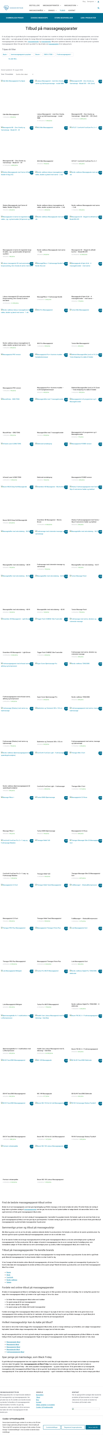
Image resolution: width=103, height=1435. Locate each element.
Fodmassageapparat (64, 54)
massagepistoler (33, 41)
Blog (37, 1400)
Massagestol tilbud (13, 1344)
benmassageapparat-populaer (21, 54)
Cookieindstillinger (52, 1427)
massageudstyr (53, 44)
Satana (9, 1282)
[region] (51, 1425)
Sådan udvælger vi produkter (45, 1405)
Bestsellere (39, 1395)
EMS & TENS (48, 54)
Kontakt (38, 1402)
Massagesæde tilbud (13, 1342)
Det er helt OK (93, 1427)
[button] (95, 1)
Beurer (37, 54)
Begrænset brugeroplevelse (73, 1427)
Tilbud (38, 1397)
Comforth (10, 1277)
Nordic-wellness (12, 1280)
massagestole (46, 41)
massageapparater (30, 1209)
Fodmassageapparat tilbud (15, 1352)
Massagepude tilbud (13, 1349)
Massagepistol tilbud (13, 1347)
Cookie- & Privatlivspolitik (44, 1407)
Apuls (5, 54)
